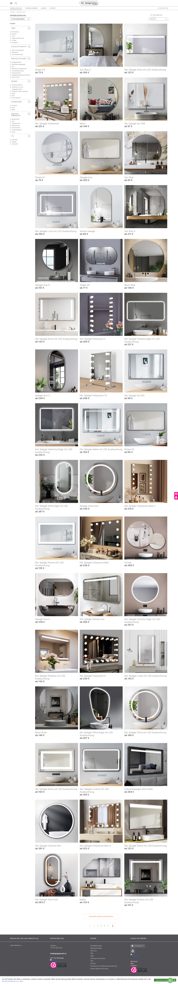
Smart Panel (15, 77)
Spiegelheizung (16, 62)
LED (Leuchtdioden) (18, 50)
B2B (51, 955)
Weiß (13, 109)
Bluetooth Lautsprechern (19, 68)
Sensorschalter (16, 73)
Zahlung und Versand (97, 958)
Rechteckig (15, 32)
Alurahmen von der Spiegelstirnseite (17, 88)
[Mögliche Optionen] (29, 58)
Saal (13, 121)
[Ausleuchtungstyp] (29, 46)
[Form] (29, 28)
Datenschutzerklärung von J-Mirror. (12, 981)
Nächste (112, 925)
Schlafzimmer (16, 123)
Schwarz (14, 105)
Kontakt (53, 8)
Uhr (13, 66)
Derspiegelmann (139, 946)
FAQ (91, 953)
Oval (13, 36)
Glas (13, 95)
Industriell (15, 144)
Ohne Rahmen (16, 97)
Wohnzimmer (16, 125)
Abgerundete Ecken (18, 38)
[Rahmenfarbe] (29, 102)
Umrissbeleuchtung (18, 71)
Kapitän (14, 142)
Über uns (93, 951)
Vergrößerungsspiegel (18, 64)
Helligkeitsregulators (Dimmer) (21, 75)
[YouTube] (133, 951)
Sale (91, 961)
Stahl (13, 93)
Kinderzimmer (16, 127)
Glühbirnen (15, 52)
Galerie (43, 8)
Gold (13, 107)
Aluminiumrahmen (17, 85)
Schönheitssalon (17, 130)
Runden (14, 34)
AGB (91, 956)
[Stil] (29, 136)
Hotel (13, 132)
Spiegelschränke (31, 8)
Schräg (14, 40)
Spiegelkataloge (16, 8)
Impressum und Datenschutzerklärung (103, 966)
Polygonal (15, 42)
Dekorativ (15, 139)
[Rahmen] (29, 81)
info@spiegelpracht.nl (58, 953)
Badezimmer (15, 119)
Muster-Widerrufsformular (99, 968)
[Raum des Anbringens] (29, 114)
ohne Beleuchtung (17, 54)
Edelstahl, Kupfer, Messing (20, 91)
